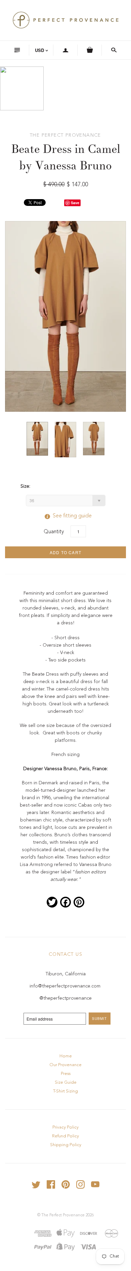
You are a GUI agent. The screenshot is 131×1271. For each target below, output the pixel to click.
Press (66, 1074)
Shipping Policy (65, 1145)
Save (75, 202)
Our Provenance (65, 1065)
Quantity (54, 532)
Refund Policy (65, 1136)
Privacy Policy (65, 1127)
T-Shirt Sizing (65, 1091)
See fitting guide (65, 516)
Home (65, 1056)
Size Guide (66, 1082)
